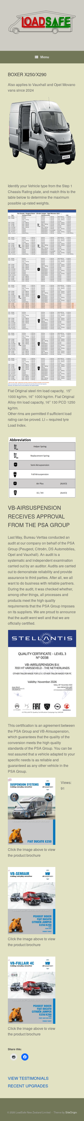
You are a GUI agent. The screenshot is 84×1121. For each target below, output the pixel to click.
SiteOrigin (71, 1112)
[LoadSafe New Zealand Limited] (42, 22)
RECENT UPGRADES (28, 1086)
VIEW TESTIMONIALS (28, 1078)
